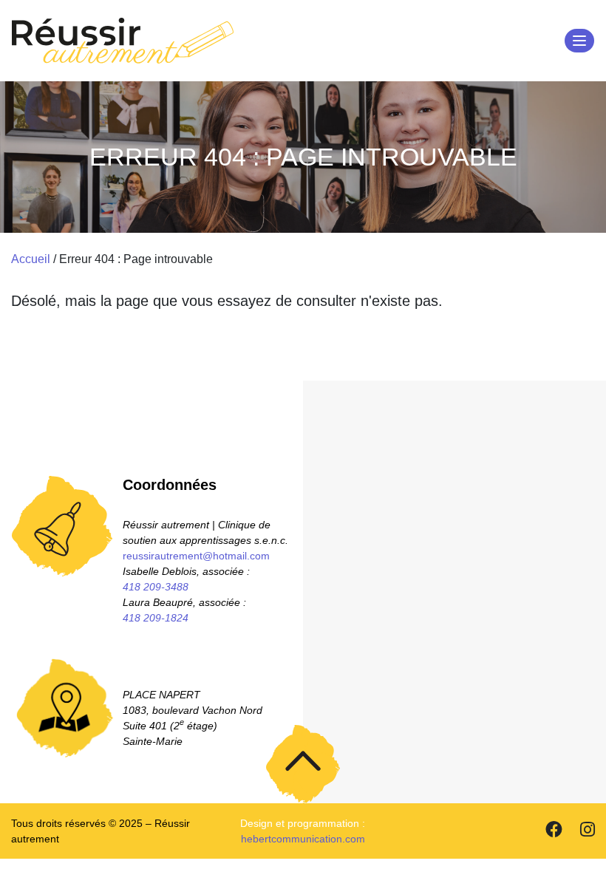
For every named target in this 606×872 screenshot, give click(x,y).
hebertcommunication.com (303, 839)
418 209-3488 (155, 587)
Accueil (30, 259)
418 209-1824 (155, 618)
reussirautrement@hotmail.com (196, 556)
